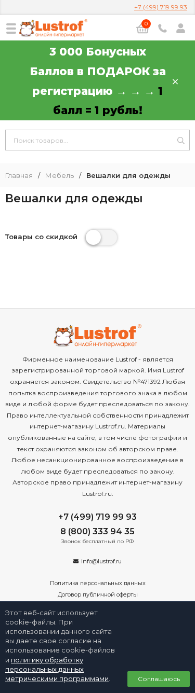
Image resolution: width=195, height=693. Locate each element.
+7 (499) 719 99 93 (160, 7)
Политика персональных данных (98, 583)
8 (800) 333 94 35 (97, 531)
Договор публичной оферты (98, 594)
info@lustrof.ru (101, 561)
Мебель (59, 175)
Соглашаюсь (159, 679)
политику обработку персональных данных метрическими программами (57, 669)
